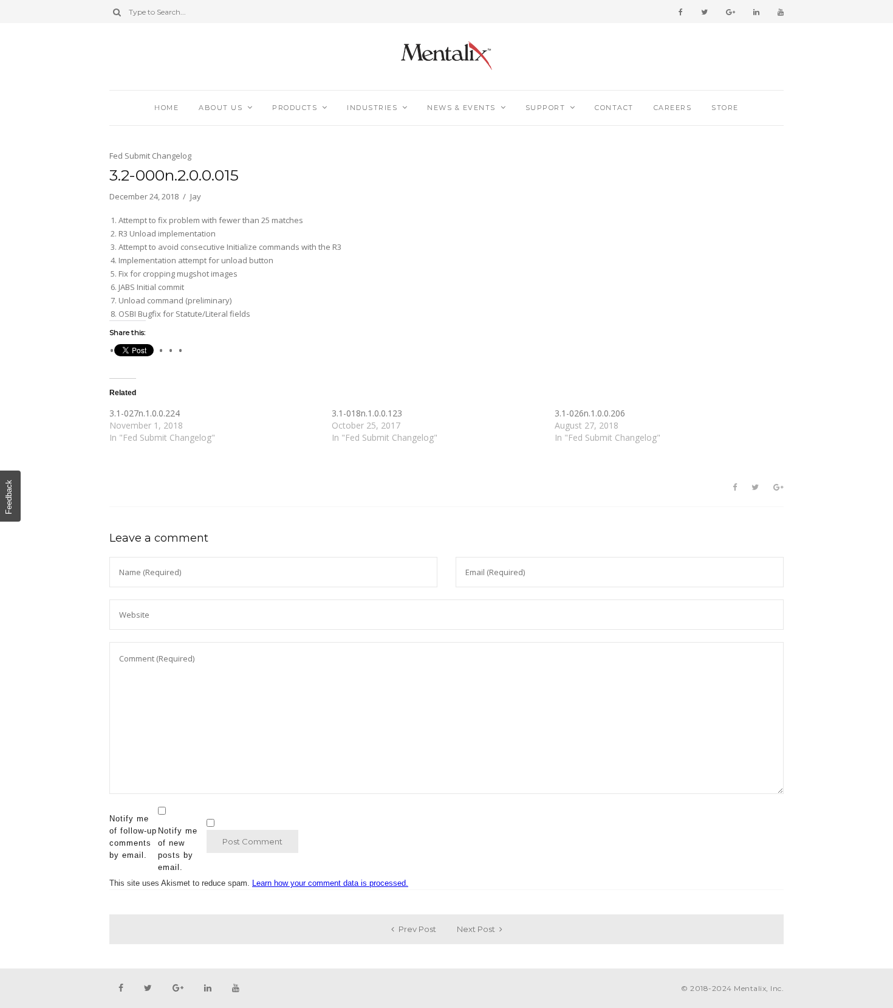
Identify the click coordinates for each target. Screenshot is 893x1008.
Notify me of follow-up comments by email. (133, 837)
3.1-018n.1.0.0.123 (367, 413)
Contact (614, 107)
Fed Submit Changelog (150, 155)
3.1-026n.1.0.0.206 (590, 413)
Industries (372, 107)
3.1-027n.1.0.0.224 (144, 413)
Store (725, 107)
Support (545, 107)
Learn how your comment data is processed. (330, 883)
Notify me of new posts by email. (177, 849)
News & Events (461, 107)
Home (166, 107)
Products (294, 107)
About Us (220, 107)
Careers (673, 107)
